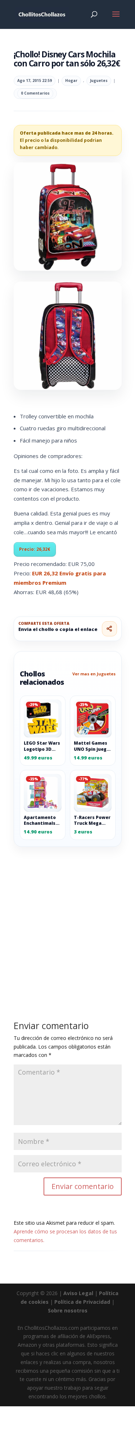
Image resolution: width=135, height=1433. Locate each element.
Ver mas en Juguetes (94, 673)
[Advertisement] (67, 917)
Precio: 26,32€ (34, 549)
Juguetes (99, 80)
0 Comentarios (35, 93)
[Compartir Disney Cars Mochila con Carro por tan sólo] (109, 628)
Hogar (71, 80)
